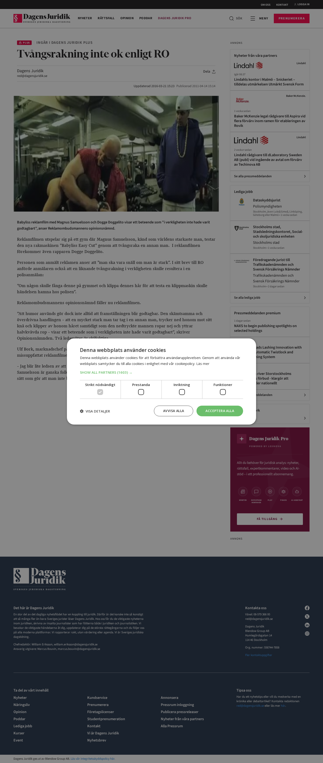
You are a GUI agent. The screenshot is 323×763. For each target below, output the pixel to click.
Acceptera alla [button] (219, 410)
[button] (161, 372)
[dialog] (161, 381)
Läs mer (203, 363)
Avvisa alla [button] (173, 410)
